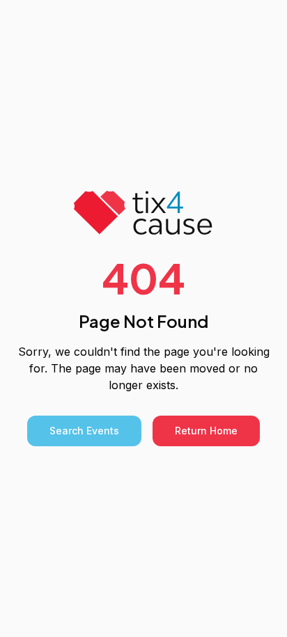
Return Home (206, 431)
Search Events (84, 431)
